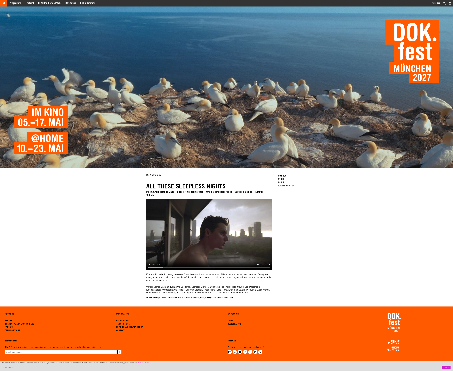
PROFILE (9, 320)
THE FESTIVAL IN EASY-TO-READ (19, 324)
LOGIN (230, 320)
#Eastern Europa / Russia (156, 297)
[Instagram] (245, 352)
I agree (446, 367)
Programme (15, 3)
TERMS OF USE (123, 324)
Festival (30, 3)
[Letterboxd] (260, 353)
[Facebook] (250, 352)
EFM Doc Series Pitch (49, 3)
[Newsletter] (229, 352)
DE (433, 3)
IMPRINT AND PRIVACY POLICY (129, 327)
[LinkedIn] (255, 352)
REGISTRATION (234, 324)
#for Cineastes (217, 297)
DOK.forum (70, 3)
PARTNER (9, 327)
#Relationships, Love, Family (199, 297)
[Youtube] (240, 352)
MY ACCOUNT (233, 314)
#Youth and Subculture (177, 297)
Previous (142, 235)
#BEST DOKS (229, 297)
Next (275, 235)
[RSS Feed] (235, 352)
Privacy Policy (143, 363)
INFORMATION (122, 314)
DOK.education (87, 3)
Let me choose (7, 367)
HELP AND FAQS (123, 320)
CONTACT (120, 330)
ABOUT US (9, 314)
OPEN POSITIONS (12, 330)
